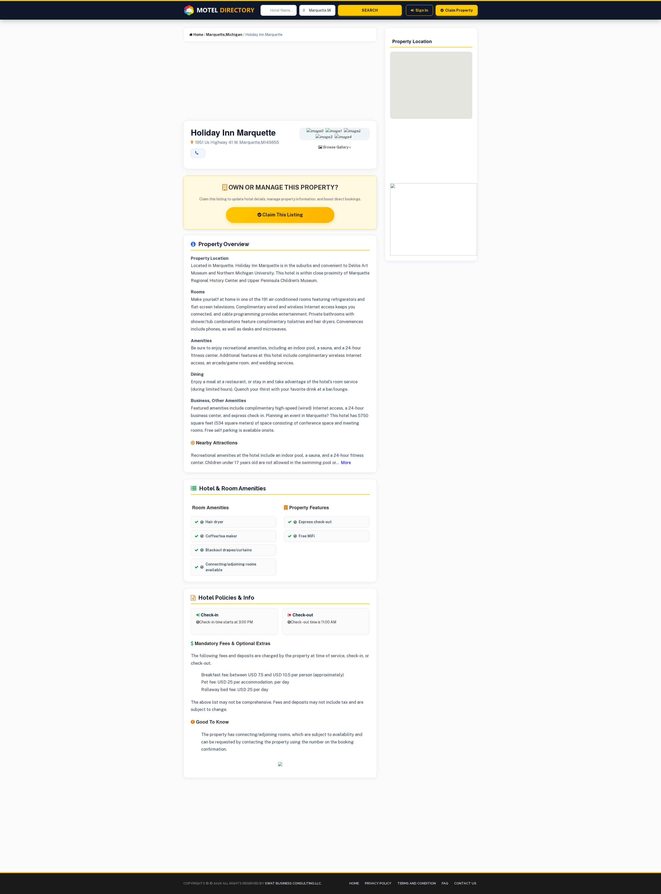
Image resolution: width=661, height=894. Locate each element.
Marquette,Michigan (224, 35)
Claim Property (459, 10)
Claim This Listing (282, 214)
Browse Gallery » (336, 147)
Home (198, 35)
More (346, 462)
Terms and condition (416, 883)
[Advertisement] (280, 84)
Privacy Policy (378, 883)
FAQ (445, 883)
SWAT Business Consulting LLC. (293, 883)
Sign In (421, 10)
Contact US (465, 883)
